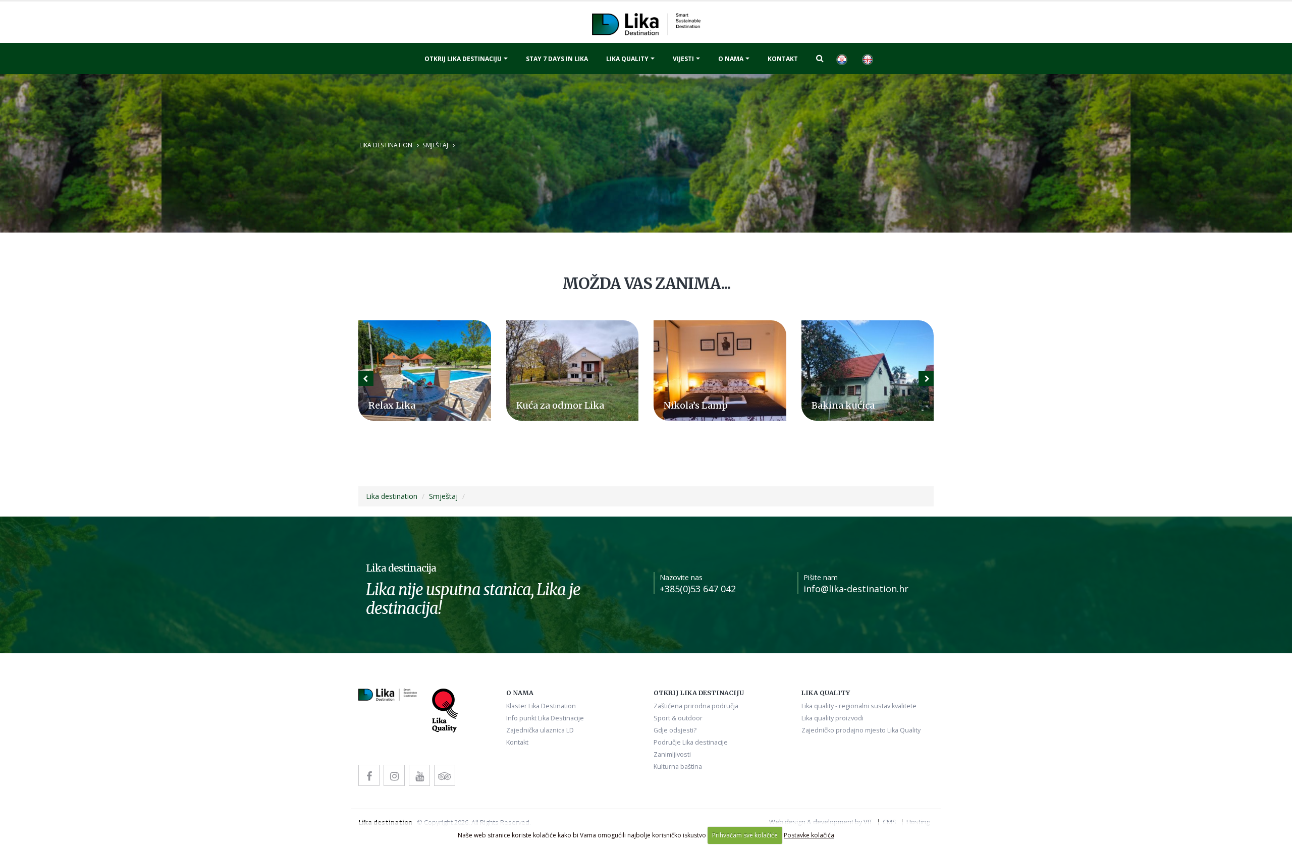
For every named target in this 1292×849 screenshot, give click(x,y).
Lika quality (627, 58)
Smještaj (435, 145)
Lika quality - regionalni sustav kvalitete (859, 706)
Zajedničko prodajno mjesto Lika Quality (861, 730)
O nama (730, 58)
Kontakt (783, 58)
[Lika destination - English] (867, 58)
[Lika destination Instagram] (394, 775)
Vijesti (683, 58)
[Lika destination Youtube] (419, 775)
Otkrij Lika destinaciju (463, 58)
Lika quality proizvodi (832, 718)
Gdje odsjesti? (675, 730)
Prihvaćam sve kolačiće (745, 835)
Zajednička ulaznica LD (540, 730)
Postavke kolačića (809, 835)
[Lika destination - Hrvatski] (841, 58)
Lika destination (385, 145)
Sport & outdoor (678, 718)
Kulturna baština (678, 766)
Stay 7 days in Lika (557, 58)
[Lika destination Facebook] (368, 775)
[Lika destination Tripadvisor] (444, 775)
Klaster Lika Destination (541, 706)
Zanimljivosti (672, 754)
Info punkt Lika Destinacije (545, 718)
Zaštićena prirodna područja (696, 706)
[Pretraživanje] (820, 58)
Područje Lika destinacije (691, 742)
